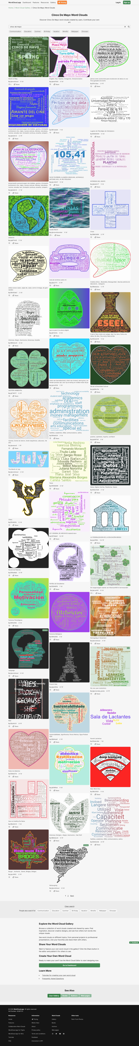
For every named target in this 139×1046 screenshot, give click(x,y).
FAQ (9, 1041)
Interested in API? (37, 1041)
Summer (38, 31)
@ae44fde (54, 687)
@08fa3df (54, 739)
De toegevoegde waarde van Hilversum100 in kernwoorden (109, 587)
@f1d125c (54, 333)
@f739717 (13, 393)
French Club (53, 684)
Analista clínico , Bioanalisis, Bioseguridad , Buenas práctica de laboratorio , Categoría (110, 283)
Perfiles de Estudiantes (56, 583)
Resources (45, 2)
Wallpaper (74, 31)
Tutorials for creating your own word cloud (58, 975)
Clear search (69, 906)
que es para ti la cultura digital (59, 330)
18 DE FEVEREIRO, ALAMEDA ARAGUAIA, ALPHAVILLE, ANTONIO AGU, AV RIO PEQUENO (66, 178)
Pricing (63, 2)
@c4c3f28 (54, 385)
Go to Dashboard (69, 965)
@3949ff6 (54, 586)
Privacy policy (36, 1030)
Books (64, 996)
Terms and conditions (38, 1033)
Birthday (47, 31)
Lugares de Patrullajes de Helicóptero (102, 131)
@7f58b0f (54, 536)
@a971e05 (13, 240)
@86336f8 (95, 234)
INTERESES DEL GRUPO (97, 181)
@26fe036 (95, 842)
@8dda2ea (95, 286)
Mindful (65, 31)
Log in (118, 2)
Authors (74, 996)
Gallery (53, 2)
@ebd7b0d (54, 81)
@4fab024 (54, 435)
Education (27, 31)
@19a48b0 (13, 572)
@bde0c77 (95, 184)
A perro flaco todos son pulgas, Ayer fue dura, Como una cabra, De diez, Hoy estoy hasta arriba (108, 335)
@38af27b (13, 774)
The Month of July (14, 469)
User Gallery (54, 996)
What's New (35, 1023)
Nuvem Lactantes (95, 738)
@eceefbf (95, 590)
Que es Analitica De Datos (16, 821)
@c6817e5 (95, 439)
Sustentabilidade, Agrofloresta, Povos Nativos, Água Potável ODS (68, 735)
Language (11, 670)
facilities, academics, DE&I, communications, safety (65, 433)
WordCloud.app (14, 2)
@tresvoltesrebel (56, 232)
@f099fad (54, 787)
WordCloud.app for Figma (16, 1030)
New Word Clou (95, 789)
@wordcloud (14, 81)
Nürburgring (53, 885)
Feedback (35, 1037)
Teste (51, 483)
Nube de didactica (14, 771)
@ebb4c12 (13, 136)
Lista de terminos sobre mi (57, 280)
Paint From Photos (77, 1019)
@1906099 (54, 486)
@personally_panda (98, 691)
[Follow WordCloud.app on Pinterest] (64, 1034)
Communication (15, 31)
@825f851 (95, 791)
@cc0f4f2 (13, 874)
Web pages (85, 996)
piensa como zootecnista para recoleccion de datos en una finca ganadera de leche (109, 80)
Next (72, 896)
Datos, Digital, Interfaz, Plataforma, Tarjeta (103, 487)
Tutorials (11, 1037)
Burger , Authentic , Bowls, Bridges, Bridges (22, 871)
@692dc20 (13, 343)
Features (36, 2)
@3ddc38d (95, 741)
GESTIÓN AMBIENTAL (15, 390)
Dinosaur (85, 31)
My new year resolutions (98, 688)
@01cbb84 (54, 130)
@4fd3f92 (13, 623)
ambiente (11, 237)
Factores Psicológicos (15, 620)
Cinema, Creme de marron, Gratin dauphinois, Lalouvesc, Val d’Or (27, 442)
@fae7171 (54, 283)
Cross (92, 231)
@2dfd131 (13, 723)
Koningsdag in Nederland (98, 638)
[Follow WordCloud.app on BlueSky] (60, 1034)
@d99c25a (95, 389)
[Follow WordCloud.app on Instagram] (53, 1034)
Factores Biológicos (55, 634)
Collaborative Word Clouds (16, 1026)
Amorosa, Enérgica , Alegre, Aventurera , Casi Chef (65, 835)
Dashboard (27, 2)
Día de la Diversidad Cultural (99, 386)
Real (9, 720)
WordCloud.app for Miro (16, 1033)
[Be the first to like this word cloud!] (9, 139)
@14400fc (13, 522)
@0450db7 (13, 292)
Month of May (12, 79)
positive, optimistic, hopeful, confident (102, 437)
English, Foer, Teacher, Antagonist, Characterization (65, 79)
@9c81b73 (13, 824)
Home (10, 8)
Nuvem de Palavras (14, 570)
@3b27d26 (95, 490)
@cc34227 (54, 182)
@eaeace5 (13, 445)
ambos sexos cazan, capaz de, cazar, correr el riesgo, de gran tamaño (28, 289)
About (34, 1026)
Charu (10, 519)
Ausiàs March (53, 229)
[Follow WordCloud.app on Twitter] (56, 1034)
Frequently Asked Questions (53, 979)
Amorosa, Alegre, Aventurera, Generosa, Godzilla (24, 340)
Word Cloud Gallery (22, 8)
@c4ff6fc (95, 540)
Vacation (56, 31)
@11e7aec (95, 83)
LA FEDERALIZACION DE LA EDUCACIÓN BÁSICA (105, 537)
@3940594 (95, 134)
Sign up (127, 2)
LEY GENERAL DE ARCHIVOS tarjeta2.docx (62, 533)
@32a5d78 (95, 339)
